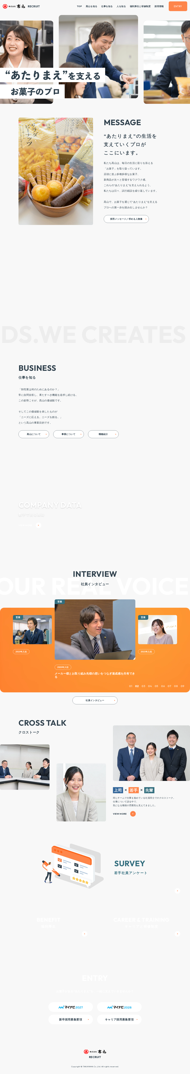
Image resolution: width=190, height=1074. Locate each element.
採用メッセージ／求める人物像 (126, 219)
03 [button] (143, 683)
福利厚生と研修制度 (140, 6)
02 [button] (137, 683)
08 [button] (176, 683)
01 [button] (130, 683)
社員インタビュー (95, 697)
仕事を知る (107, 6)
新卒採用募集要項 (70, 1016)
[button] (7, 637)
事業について (69, 434)
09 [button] (182, 683)
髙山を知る (91, 6)
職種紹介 (103, 434)
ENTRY (178, 6)
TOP (79, 6)
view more (25, 525)
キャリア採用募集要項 (119, 1016)
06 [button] (163, 683)
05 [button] (156, 683)
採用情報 (159, 6)
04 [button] (150, 683)
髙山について (34, 434)
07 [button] (169, 683)
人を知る (121, 6)
